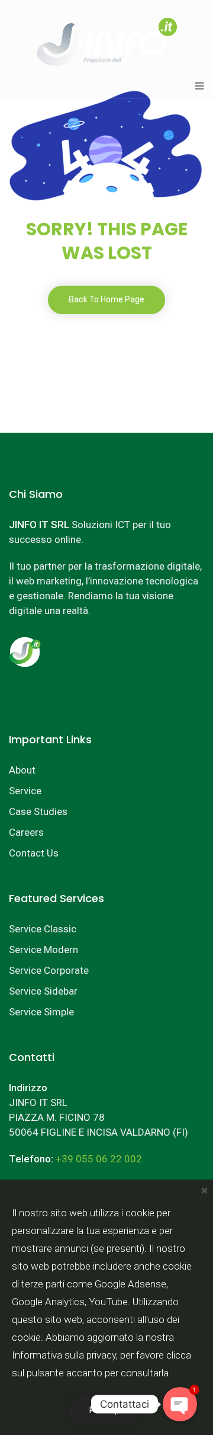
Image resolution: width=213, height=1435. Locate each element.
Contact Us (34, 853)
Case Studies (38, 811)
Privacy (103, 1410)
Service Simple (41, 1012)
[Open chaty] (179, 1404)
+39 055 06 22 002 (99, 1159)
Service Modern (43, 949)
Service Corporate (49, 970)
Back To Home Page (106, 300)
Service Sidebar (43, 991)
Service (25, 791)
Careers (26, 832)
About (22, 770)
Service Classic (42, 929)
